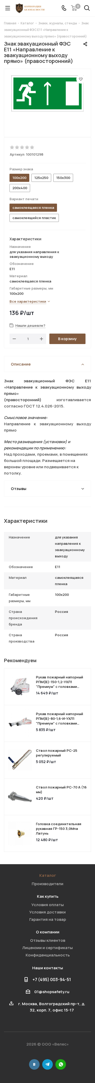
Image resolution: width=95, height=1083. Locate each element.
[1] (12, 147)
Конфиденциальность (48, 955)
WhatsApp (60, 1064)
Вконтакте (34, 1064)
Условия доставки (47, 912)
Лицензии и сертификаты (47, 947)
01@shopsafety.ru (51, 991)
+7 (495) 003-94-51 (51, 979)
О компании (47, 932)
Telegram (47, 1064)
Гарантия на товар (47, 919)
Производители (47, 883)
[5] (32, 147)
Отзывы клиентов (47, 940)
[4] (27, 147)
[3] (22, 147)
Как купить (47, 896)
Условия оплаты (47, 904)
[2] (17, 147)
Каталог (47, 875)
